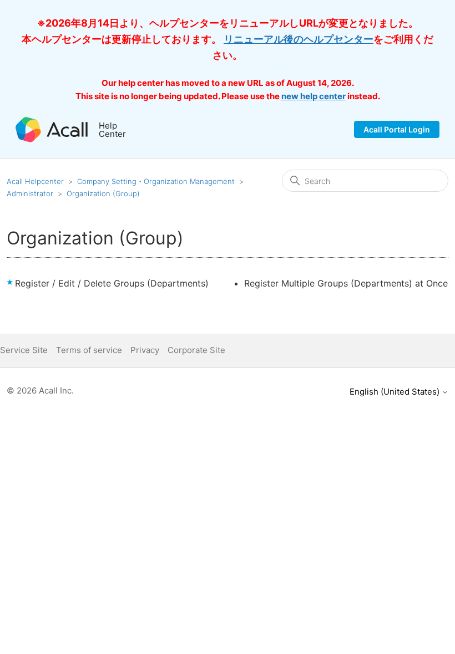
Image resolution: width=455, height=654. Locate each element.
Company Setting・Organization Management (156, 181)
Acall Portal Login (396, 129)
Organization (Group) (103, 193)
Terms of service (89, 350)
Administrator (30, 193)
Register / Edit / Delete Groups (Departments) (112, 283)
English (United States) (396, 391)
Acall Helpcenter (35, 181)
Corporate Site (196, 350)
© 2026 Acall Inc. (40, 390)
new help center (313, 96)
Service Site (24, 350)
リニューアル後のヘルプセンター (298, 39)
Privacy (144, 350)
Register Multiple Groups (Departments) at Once (346, 283)
